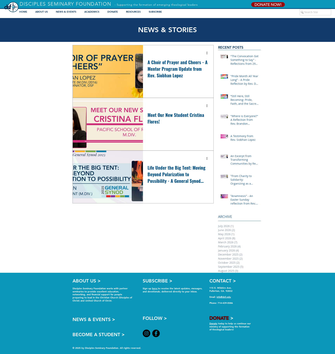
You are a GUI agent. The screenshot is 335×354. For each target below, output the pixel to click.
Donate (213, 323)
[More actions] (208, 53)
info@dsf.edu (224, 296)
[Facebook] (156, 333)
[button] (92, 12)
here (155, 288)
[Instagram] (146, 333)
